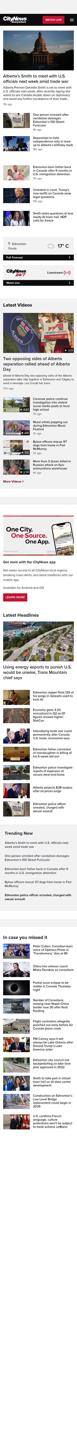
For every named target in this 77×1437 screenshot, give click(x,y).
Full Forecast (14, 257)
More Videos (12, 482)
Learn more (15, 597)
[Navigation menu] (72, 20)
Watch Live (53, 20)
